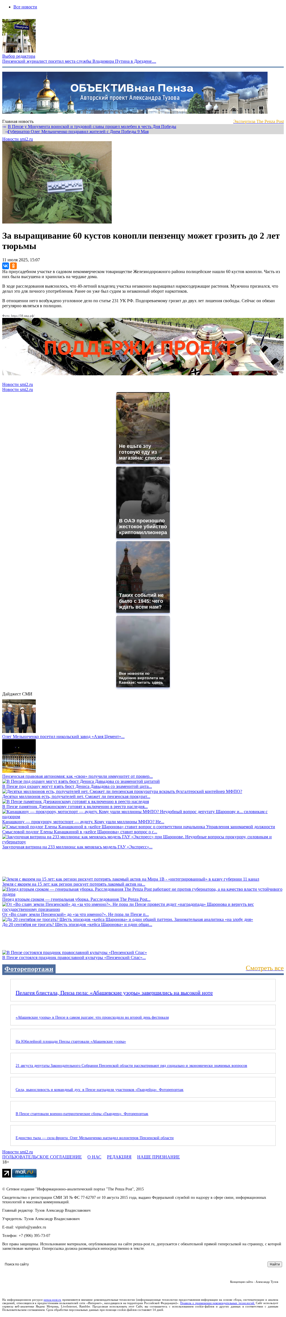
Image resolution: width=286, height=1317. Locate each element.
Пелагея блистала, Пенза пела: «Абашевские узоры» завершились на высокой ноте (114, 993)
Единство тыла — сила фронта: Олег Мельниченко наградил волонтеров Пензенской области (95, 1138)
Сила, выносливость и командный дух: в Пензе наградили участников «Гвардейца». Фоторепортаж (99, 1090)
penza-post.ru (52, 1299)
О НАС (94, 1157)
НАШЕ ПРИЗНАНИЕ (158, 1157)
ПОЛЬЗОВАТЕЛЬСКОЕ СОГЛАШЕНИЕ (42, 1157)
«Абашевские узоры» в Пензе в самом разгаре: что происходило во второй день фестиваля (92, 1017)
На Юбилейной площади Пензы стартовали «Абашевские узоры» (71, 1041)
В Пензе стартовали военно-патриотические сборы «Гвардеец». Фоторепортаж (82, 1114)
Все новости (25, 6)
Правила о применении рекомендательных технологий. (217, 1303)
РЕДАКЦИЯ (119, 1157)
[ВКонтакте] (5, 265)
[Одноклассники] (13, 265)
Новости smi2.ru (17, 139)
